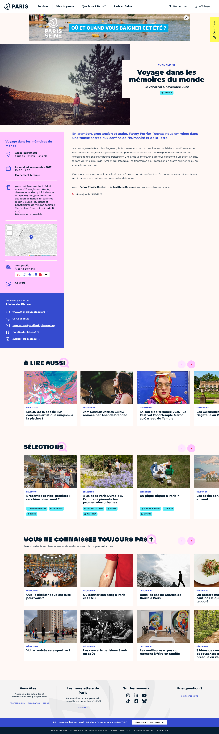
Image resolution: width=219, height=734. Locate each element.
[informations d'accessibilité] (32, 274)
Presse (114, 730)
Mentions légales (59, 730)
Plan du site (162, 730)
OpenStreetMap (45, 255)
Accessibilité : (89, 730)
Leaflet (32, 255)
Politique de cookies (143, 730)
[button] (31, 237)
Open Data (125, 730)
